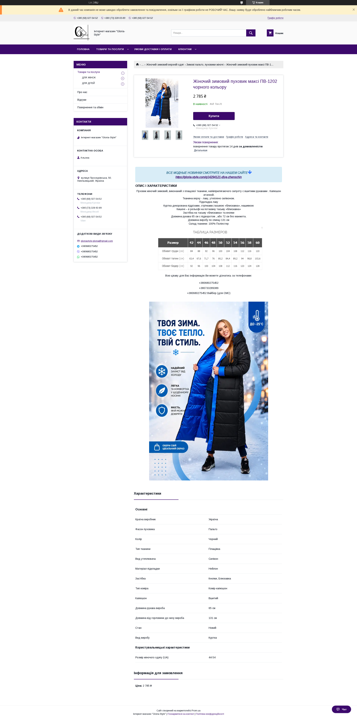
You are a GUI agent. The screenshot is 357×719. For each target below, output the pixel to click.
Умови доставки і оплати (153, 49)
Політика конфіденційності (210, 714)
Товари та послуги (110, 49)
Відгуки (81, 99)
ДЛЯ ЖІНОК (89, 77)
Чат (344, 709)
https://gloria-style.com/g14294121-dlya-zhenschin (209, 177)
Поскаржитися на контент (181, 714)
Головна (83, 49)
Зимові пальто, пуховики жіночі (204, 64)
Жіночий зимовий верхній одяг (165, 64)
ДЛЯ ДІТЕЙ (88, 83)
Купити (214, 116)
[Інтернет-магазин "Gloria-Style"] (81, 39)
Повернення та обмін (90, 107)
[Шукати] (250, 32)
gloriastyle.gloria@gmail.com (97, 240)
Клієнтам (185, 49)
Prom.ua (196, 710)
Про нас (82, 92)
